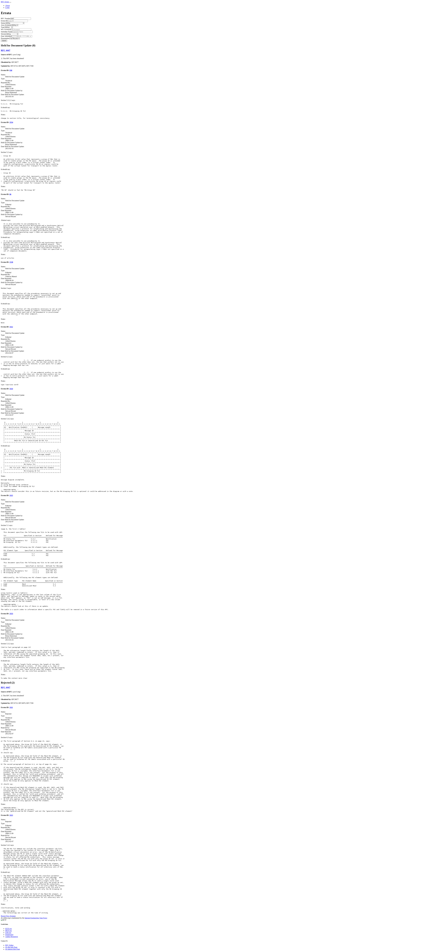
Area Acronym (6, 25)
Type (2, 27)
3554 (11, 122)
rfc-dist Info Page (11, 947)
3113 (11, 815)
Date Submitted (6, 36)
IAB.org (8, 933)
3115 (11, 495)
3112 (11, 327)
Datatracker (9, 935)
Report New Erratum (8, 916)
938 (10, 70)
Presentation (5, 38)
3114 (11, 389)
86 (10, 194)
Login (7, 7)
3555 (11, 614)
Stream (3, 34)
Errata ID (4, 21)
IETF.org (8, 929)
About (7, 6)
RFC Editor (9, 945)
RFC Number (5, 18)
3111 (11, 707)
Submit (4, 40)
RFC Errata (5, 2)
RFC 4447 (5, 50)
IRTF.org (8, 931)
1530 (11, 262)
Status (3, 23)
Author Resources (11, 937)
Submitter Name (6, 32)
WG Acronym (6, 29)
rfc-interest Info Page (12, 949)
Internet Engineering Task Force (36, 918)
